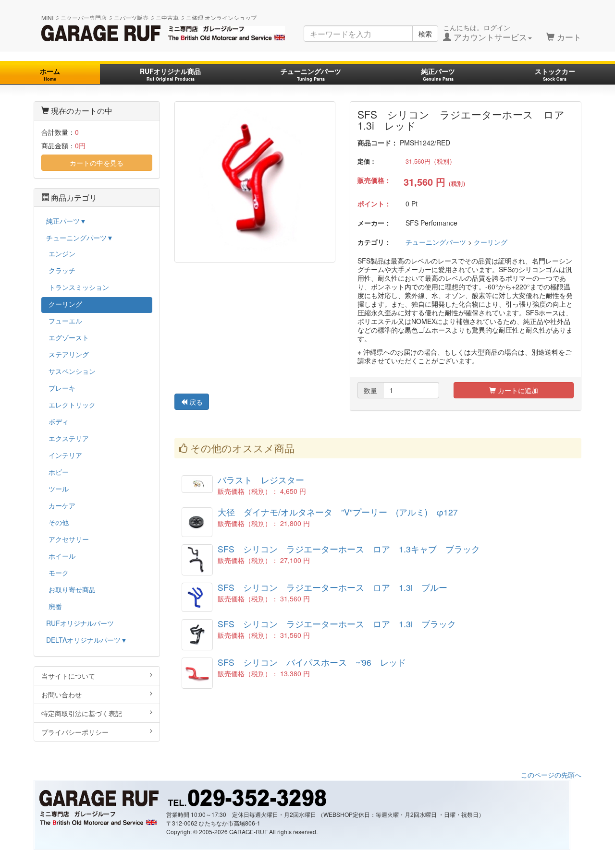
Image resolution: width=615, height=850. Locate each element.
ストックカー (555, 74)
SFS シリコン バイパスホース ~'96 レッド (312, 662)
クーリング (490, 242)
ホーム (50, 74)
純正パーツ (438, 74)
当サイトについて (68, 676)
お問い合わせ (61, 694)
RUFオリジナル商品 (170, 74)
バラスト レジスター (261, 480)
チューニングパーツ (311, 74)
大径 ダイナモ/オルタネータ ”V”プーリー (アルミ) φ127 (338, 512)
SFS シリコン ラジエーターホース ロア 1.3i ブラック (337, 624)
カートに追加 (517, 390)
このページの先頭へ (551, 774)
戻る (195, 402)
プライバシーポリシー (75, 732)
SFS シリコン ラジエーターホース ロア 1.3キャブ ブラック (349, 549)
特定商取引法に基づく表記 (81, 713)
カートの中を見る (96, 163)
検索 (425, 33)
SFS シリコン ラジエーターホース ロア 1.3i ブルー (332, 587)
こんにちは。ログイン (485, 33)
